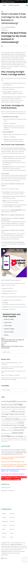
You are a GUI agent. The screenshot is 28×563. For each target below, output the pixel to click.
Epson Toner (10, 409)
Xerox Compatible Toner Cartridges (17, 438)
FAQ (2, 215)
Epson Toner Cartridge (17, 409)
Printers (6, 335)
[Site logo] (14, 5)
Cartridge (18, 404)
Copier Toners (8, 322)
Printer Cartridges (9, 319)
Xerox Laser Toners (15, 439)
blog (8, 401)
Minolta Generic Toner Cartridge (14, 420)
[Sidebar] (2, 561)
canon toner (8, 404)
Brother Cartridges (9, 328)
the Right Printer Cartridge (12, 73)
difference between (18, 407)
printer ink (17, 427)
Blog (2, 11)
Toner (15, 432)
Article (3, 401)
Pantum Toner (4, 427)
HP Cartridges (8, 325)
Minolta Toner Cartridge (15, 425)
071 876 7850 (11, 2)
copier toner (6, 407)
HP (13, 411)
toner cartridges (17, 436)
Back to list (4, 343)
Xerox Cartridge (7, 438)
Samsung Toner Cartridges (6, 433)
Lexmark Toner (17, 416)
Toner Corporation (16, 210)
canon (13, 401)
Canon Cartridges (8, 331)
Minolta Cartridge (12, 419)
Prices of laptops (10, 427)
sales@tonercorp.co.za (9, 0)
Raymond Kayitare (10, 27)
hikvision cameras (7, 411)
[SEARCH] (25, 352)
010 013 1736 (23, 0)
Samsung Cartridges (9, 430)
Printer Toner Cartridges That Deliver (10, 375)
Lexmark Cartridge (10, 416)
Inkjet (12, 414)
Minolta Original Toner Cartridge (11, 423)
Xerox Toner (21, 439)
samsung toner (18, 430)
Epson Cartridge (4, 409)
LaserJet (17, 414)
